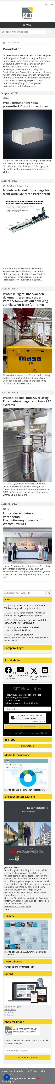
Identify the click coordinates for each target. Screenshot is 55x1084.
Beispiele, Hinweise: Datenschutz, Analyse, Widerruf (25, 733)
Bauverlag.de (7, 1081)
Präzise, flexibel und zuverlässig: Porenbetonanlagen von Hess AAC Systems (27, 401)
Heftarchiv (9, 1015)
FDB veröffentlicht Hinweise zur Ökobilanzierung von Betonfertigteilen (25, 614)
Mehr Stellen (27, 745)
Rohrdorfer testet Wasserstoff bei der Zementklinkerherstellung (26, 621)
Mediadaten (10, 1009)
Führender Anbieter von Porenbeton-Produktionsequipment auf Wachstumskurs (22, 518)
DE (46, 4)
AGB (30, 1071)
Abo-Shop (9, 1012)
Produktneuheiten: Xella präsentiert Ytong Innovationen (25, 104)
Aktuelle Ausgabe (12, 1006)
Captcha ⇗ (38, 722)
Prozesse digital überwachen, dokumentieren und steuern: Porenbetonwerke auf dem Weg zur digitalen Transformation (25, 299)
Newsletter (6, 1071)
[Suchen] (50, 31)
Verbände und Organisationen (19, 966)
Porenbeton (14, 42)
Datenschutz (40, 1071)
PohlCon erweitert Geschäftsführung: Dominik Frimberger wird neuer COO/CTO (26, 637)
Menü (29, 25)
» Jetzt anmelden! (27, 726)
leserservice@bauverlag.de (17, 906)
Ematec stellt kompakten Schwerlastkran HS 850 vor (21, 629)
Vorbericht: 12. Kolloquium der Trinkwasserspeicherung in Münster (25, 607)
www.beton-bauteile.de (21, 900)
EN (51, 4)
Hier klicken (30, 718)
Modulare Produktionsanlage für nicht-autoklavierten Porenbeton (26, 192)
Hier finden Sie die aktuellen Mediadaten (24, 789)
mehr (7, 909)
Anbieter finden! (28, 1057)
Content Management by (13, 1078)
